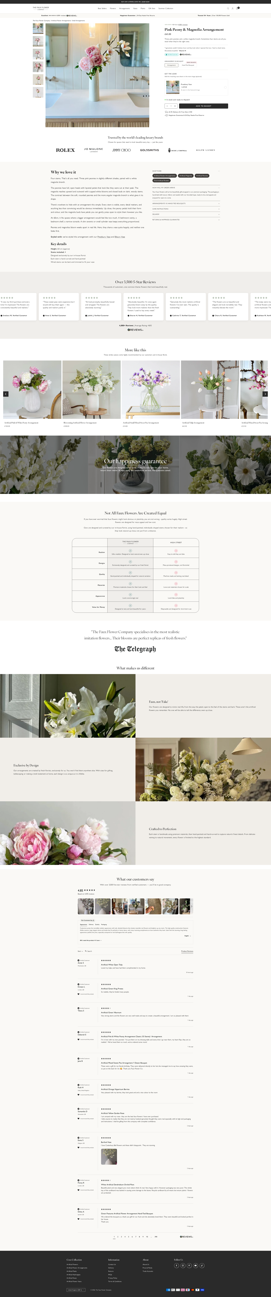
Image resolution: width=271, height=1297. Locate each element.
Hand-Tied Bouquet (189, 64)
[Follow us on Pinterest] (189, 1265)
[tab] (187, 951)
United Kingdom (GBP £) (75, 1290)
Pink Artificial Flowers (161, 181)
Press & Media (147, 1268)
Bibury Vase (120, 237)
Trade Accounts (148, 1271)
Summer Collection (166, 8)
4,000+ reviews (182, 25)
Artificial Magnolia (186, 176)
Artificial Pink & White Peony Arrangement (21, 422)
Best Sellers (102, 8)
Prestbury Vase (103, 237)
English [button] (187, 936)
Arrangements (124, 8)
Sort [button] (79, 951)
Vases (135, 8)
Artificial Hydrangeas (73, 1275)
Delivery (111, 1268)
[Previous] (5, 394)
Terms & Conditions (115, 1281)
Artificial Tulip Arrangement (193, 422)
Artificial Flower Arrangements (61, 21)
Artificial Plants (72, 1271)
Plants (143, 8)
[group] (89, 890)
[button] (86, 906)
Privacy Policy (112, 1278)
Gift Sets (152, 8)
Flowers (113, 8)
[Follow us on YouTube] (195, 1265)
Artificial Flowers (72, 1264)
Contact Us (112, 1264)
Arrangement (171, 65)
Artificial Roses (72, 1278)
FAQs (110, 1275)
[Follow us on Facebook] (176, 1265)
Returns (110, 1271)
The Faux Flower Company (41, 21)
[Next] (265, 394)
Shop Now (146, 2)
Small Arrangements (78, 21)
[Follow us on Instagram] (182, 1265)
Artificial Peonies (202, 176)
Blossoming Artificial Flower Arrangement (80, 422)
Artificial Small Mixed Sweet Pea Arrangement (141, 422)
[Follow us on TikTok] (202, 1265)
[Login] (233, 8)
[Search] (228, 8)
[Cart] (237, 8)
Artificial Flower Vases (74, 1281)
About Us (146, 1264)
